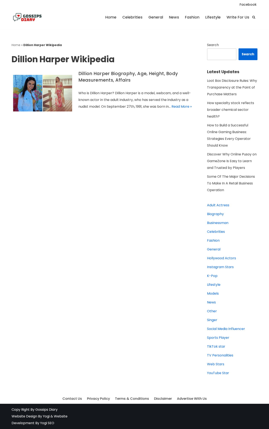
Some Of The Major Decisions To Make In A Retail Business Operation (231, 183)
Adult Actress (218, 205)
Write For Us (238, 17)
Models (213, 293)
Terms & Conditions (132, 398)
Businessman (217, 222)
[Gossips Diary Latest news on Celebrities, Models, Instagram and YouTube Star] (27, 17)
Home (110, 17)
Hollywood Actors (221, 258)
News (174, 17)
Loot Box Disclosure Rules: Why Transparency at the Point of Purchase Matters (232, 87)
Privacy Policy (98, 398)
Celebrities (132, 17)
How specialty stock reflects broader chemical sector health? (230, 110)
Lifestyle (213, 17)
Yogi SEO (47, 423)
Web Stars (215, 364)
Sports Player (218, 337)
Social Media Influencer (226, 328)
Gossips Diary (46, 409)
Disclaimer (163, 398)
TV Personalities (220, 355)
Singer (212, 320)
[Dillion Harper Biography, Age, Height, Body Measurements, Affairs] (43, 93)
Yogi (46, 416)
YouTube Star (218, 373)
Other (212, 311)
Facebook (248, 4)
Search (213, 44)
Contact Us (72, 398)
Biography (215, 214)
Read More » (181, 106)
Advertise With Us (192, 398)
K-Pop (212, 275)
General (155, 17)
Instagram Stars (220, 267)
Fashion (192, 17)
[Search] (253, 17)
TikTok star (216, 346)
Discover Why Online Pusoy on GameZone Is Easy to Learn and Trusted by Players (232, 161)
